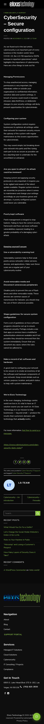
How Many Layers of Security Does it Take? (19, 554)
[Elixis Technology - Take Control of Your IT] (22, 4)
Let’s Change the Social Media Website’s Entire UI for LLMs (21, 533)
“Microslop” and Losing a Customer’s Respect (19, 546)
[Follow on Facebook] (5, 693)
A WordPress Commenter (15, 570)
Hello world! (34, 570)
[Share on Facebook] (15, 462)
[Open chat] (36, 716)
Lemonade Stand (30, 718)
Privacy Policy (22, 720)
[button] (5, 4)
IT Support (21, 13)
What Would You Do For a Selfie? (18, 527)
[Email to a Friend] (24, 462)
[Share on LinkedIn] (29, 462)
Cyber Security (10, 13)
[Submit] (37, 513)
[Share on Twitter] (20, 462)
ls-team (33, 39)
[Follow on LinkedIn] (8, 693)
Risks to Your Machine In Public (17, 539)
